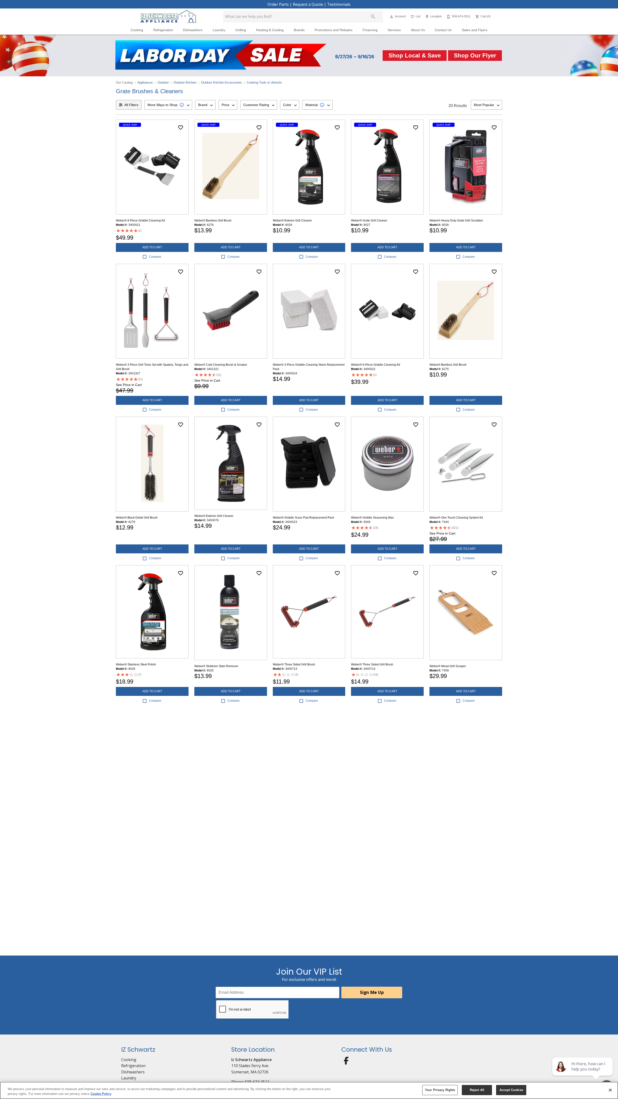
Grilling (240, 30)
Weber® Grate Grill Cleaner (369, 220)
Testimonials (339, 4)
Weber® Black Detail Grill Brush (137, 517)
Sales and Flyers (474, 30)
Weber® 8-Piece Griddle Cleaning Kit (140, 220)
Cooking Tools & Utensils (264, 82)
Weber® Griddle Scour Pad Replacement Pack (303, 517)
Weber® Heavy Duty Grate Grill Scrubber (456, 220)
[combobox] (168, 105)
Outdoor (163, 82)
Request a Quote (308, 4)
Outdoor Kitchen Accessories (221, 82)
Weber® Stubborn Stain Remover (216, 666)
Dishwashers (193, 30)
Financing (370, 30)
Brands (299, 30)
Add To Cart (152, 247)
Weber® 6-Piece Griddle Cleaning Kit (375, 364)
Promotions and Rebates (333, 30)
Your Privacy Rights (440, 1090)
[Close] (610, 1090)
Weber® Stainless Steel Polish (136, 664)
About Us (418, 30)
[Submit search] (373, 16)
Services (394, 30)
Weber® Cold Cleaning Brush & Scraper (220, 364)
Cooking (137, 30)
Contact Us (443, 30)
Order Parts (278, 4)
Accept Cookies (511, 1090)
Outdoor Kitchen (185, 82)
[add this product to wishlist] (180, 127)
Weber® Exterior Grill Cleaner (292, 220)
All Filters (131, 105)
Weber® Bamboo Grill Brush (213, 220)
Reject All (477, 1090)
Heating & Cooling (270, 30)
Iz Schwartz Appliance (251, 1059)
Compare (155, 256)
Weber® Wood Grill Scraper (447, 666)
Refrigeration (163, 30)
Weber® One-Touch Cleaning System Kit (456, 517)
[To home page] (168, 16)
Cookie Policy (101, 1094)
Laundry (219, 30)
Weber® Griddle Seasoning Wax (372, 517)
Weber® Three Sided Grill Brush (294, 664)
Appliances (145, 82)
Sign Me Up (372, 992)
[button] (391, 17)
